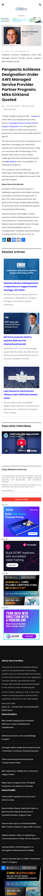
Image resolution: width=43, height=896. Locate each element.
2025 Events (7, 710)
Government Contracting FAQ (25, 707)
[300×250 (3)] (21, 556)
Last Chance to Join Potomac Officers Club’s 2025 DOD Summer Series (21, 395)
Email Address (8, 490)
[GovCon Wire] (21, 9)
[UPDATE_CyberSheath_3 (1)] (21, 590)
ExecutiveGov (9, 714)
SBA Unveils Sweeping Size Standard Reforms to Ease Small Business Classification (18, 724)
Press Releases (20, 51)
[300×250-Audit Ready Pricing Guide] (21, 522)
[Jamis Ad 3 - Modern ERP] (21, 624)
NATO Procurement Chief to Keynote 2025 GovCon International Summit (18, 340)
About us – (7, 707)
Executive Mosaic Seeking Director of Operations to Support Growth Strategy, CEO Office (21, 286)
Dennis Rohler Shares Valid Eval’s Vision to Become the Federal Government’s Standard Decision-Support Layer (20, 811)
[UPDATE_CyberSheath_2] (22, 881)
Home (7, 51)
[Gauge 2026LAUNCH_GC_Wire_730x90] (21, 20)
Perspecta (35, 116)
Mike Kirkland (11, 161)
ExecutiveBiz (8, 790)
